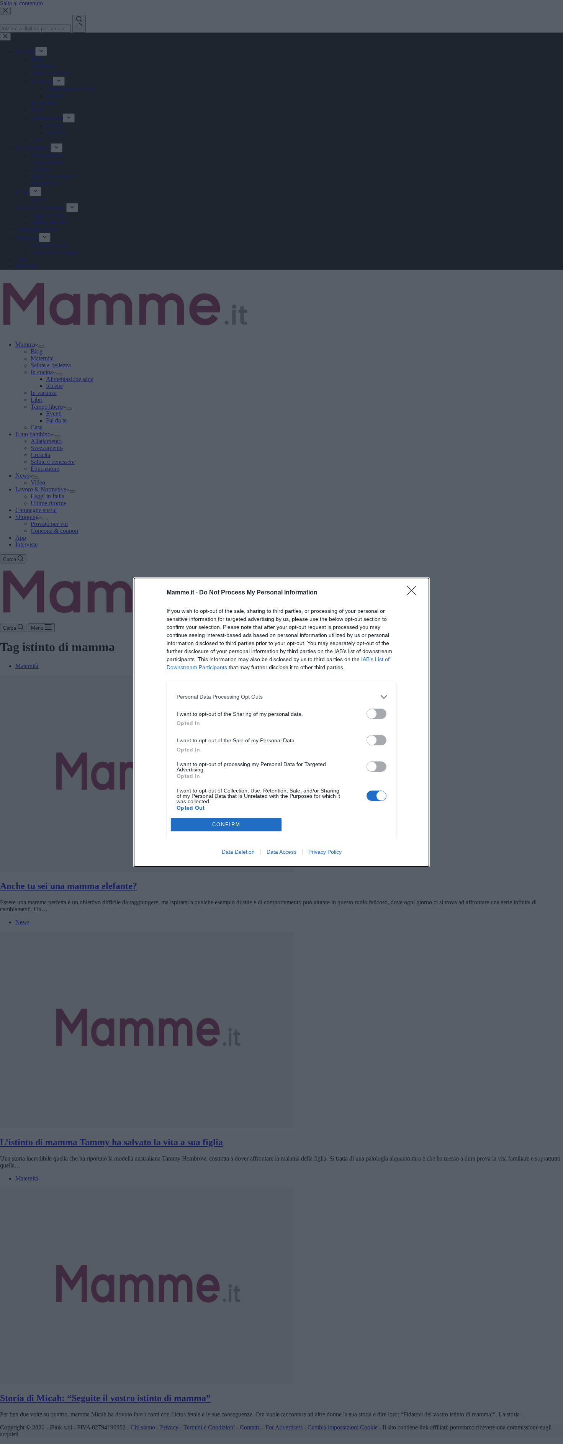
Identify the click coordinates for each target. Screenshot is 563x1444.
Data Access (281, 852)
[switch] (376, 714)
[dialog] (281, 722)
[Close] (414, 593)
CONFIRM (226, 824)
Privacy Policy (325, 852)
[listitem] (281, 697)
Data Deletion (238, 852)
